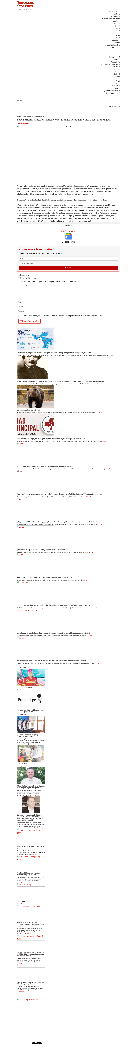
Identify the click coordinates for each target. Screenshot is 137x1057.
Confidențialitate (68, 1051)
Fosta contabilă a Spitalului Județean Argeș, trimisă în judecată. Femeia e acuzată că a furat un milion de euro (66, 200)
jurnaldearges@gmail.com (36, 1010)
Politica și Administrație (110, 19)
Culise (117, 43)
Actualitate (115, 16)
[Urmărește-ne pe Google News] (68, 238)
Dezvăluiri (116, 21)
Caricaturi (116, 40)
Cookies (80, 1051)
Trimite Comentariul (29, 321)
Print (118, 35)
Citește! (113, 355)
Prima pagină (114, 11)
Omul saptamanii (113, 47)
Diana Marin (24, 123)
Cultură (117, 28)
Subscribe (68, 268)
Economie (116, 24)
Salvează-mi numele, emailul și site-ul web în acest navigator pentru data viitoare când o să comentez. (62, 316)
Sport (118, 31)
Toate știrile (115, 14)
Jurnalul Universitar (112, 45)
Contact (56, 1051)
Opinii (117, 26)
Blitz (118, 38)
